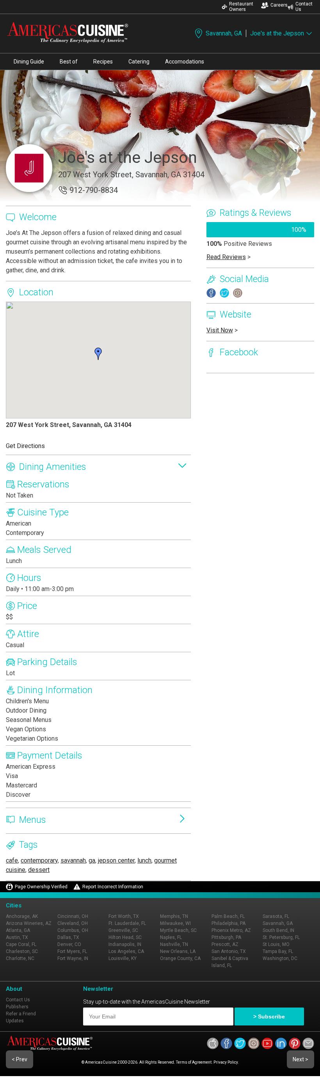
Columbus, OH (72, 930)
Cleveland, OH (72, 923)
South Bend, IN (278, 930)
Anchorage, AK (22, 916)
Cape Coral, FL (21, 944)
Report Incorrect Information (112, 886)
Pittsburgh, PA (226, 937)
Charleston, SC (22, 951)
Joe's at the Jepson (277, 33)
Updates (15, 1021)
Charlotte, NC (20, 958)
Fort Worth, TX (123, 916)
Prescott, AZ (225, 944)
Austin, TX (17, 937)
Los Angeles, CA (126, 951)
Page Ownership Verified (41, 886)
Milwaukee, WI (175, 923)
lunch (144, 860)
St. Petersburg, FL (281, 937)
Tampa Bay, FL (278, 951)
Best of (69, 61)
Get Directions (25, 446)
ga (92, 860)
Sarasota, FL (276, 916)
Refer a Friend (21, 1013)
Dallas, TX (68, 937)
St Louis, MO (276, 944)
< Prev (19, 1059)
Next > (300, 1059)
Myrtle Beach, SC (178, 930)
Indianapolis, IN (124, 944)
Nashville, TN (174, 944)
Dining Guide (29, 61)
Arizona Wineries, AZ (29, 923)
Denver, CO (69, 944)
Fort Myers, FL (72, 951)
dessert (39, 870)
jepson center (116, 860)
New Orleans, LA (178, 951)
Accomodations (184, 61)
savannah (73, 860)
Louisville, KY (122, 958)
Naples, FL (171, 937)
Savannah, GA (224, 33)
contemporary (39, 860)
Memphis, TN (174, 916)
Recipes (103, 61)
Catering (138, 61)
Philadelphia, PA (228, 923)
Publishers (17, 1006)
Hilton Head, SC (125, 937)
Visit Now (219, 330)
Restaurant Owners (241, 7)
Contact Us (304, 7)
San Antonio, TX (229, 951)
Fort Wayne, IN (72, 958)
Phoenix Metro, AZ (231, 930)
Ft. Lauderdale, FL (127, 923)
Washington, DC (280, 958)
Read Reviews (226, 257)
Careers (279, 5)
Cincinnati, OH (72, 916)
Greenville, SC (123, 930)
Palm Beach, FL (228, 916)
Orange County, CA (180, 958)
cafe (12, 860)
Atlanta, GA (18, 930)
